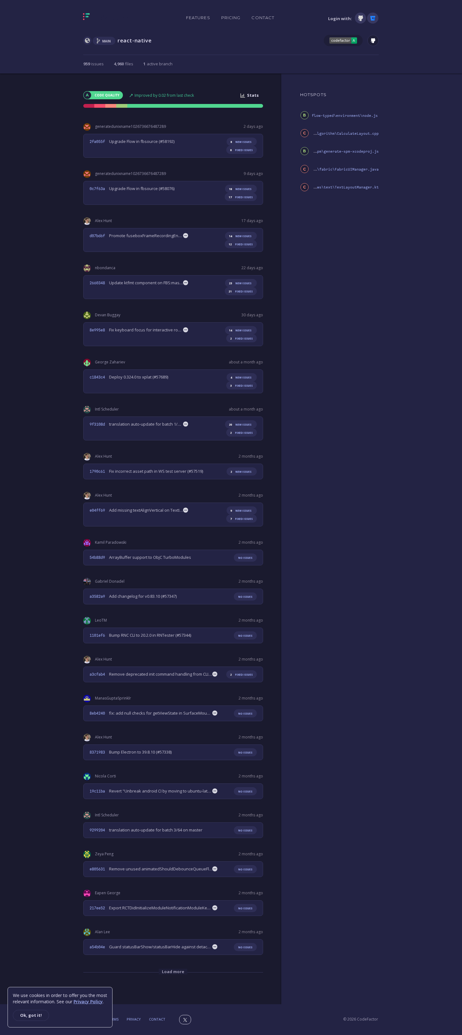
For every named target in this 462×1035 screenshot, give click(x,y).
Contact (262, 17)
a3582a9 (97, 596)
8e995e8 (97, 330)
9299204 (97, 830)
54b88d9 (97, 557)
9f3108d (97, 424)
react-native (134, 40)
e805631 (97, 869)
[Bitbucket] (372, 18)
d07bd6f (97, 235)
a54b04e (97, 947)
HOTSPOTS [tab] (313, 94)
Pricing (231, 17)
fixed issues (241, 150)
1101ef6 (97, 635)
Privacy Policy (88, 1002)
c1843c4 (97, 377)
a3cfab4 (97, 674)
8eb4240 (97, 713)
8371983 (97, 752)
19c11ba (97, 791)
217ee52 (97, 908)
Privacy (134, 1019)
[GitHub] (360, 18)
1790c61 (97, 471)
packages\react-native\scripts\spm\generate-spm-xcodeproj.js (314, 151)
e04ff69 (97, 510)
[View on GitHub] (373, 40)
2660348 (97, 283)
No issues (245, 557)
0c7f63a (97, 188)
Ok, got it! (31, 1015)
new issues (240, 142)
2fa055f (97, 141)
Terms (112, 1019)
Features (198, 17)
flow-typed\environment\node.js (345, 115)
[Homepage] (106, 18)
